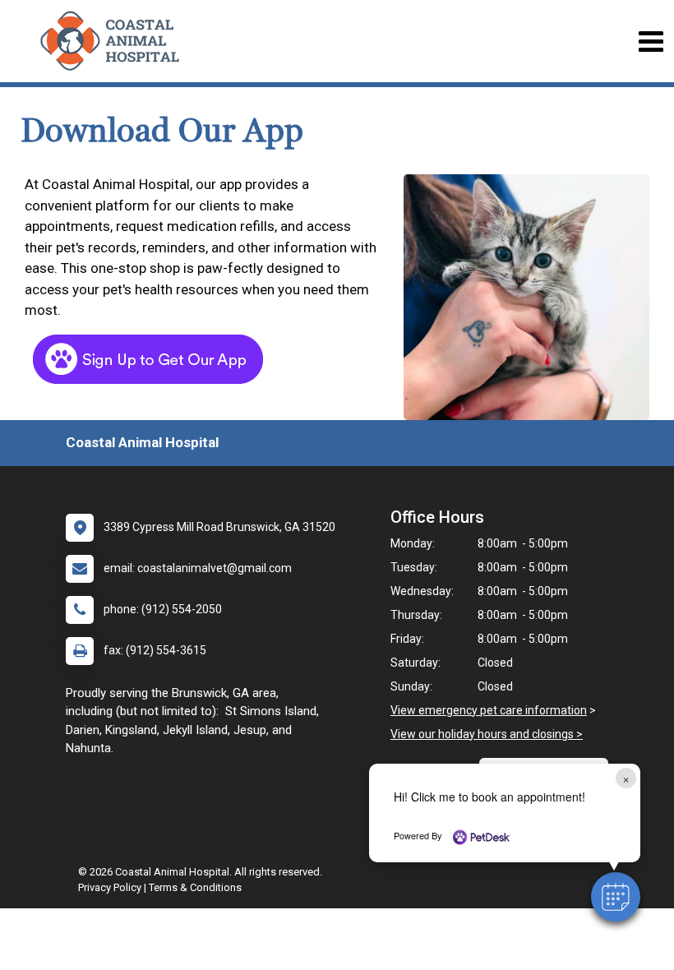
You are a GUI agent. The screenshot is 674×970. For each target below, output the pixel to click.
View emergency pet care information (488, 710)
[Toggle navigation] (650, 41)
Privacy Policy (109, 887)
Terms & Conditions (195, 887)
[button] (615, 897)
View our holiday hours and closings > (486, 734)
